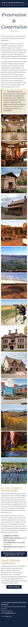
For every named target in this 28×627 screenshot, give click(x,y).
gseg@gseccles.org (10, 613)
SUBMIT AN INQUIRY (14, 587)
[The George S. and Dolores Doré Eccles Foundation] (12, 3)
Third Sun (8, 616)
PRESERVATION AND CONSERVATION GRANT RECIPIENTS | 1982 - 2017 (14, 554)
